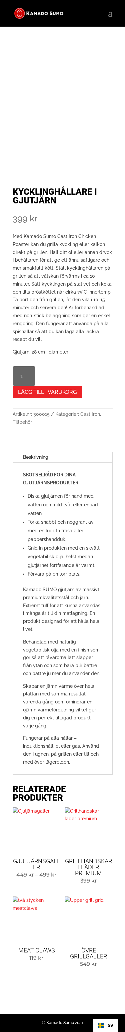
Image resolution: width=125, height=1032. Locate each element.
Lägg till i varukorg (47, 392)
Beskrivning (35, 457)
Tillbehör (22, 422)
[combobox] (105, 1025)
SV (110, 1025)
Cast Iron (90, 414)
